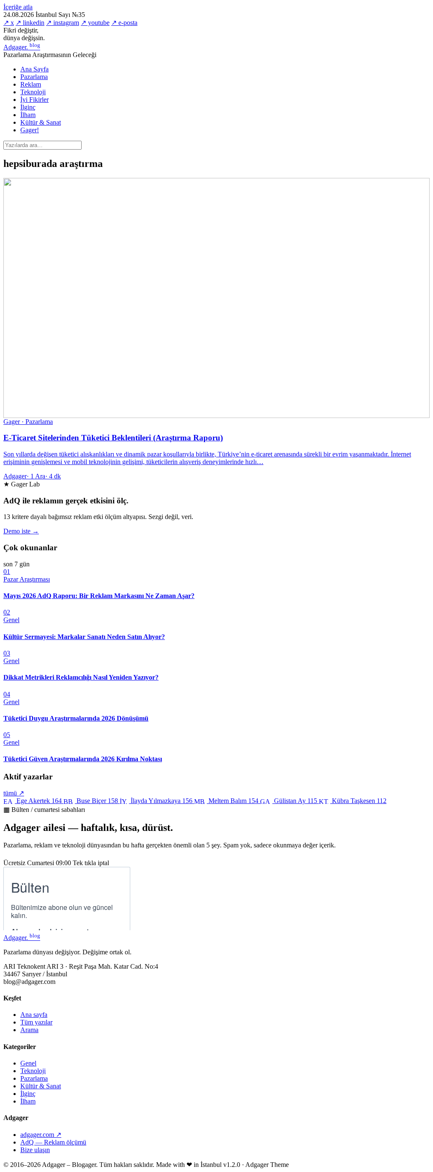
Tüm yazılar (36, 1022)
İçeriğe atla (18, 7)
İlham (28, 114)
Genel (28, 1063)
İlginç (28, 107)
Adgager (21, 47)
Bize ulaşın (35, 1149)
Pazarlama (34, 76)
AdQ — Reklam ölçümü (53, 1142)
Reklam (30, 84)
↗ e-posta (124, 22)
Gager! (29, 130)
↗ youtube (95, 22)
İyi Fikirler (34, 99)
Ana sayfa (33, 1014)
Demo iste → (21, 531)
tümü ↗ (13, 793)
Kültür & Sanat (40, 122)
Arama (29, 1029)
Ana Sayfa (34, 69)
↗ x (8, 22)
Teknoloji (33, 92)
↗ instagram (62, 22)
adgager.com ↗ (40, 1134)
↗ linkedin (30, 22)
